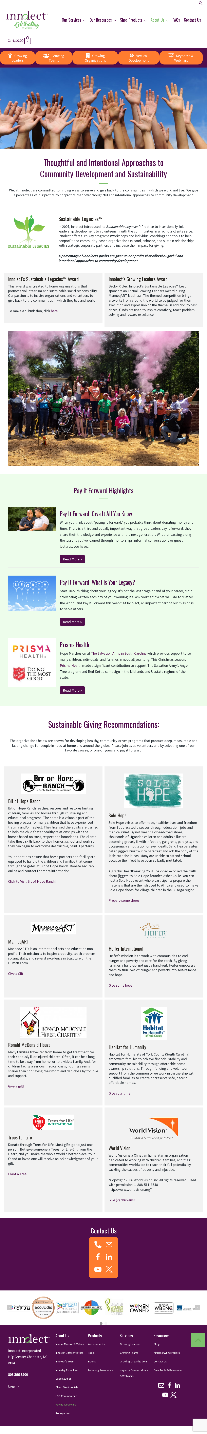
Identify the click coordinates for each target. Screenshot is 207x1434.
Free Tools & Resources (168, 1370)
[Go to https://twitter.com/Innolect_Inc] (109, 1269)
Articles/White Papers (167, 1353)
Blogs (157, 1344)
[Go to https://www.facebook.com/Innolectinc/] (97, 1257)
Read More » (72, 559)
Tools (91, 1353)
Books (92, 1361)
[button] (200, 3)
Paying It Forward (66, 1404)
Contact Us (160, 1361)
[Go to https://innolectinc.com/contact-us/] (109, 1245)
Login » (13, 1386)
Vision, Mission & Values (70, 1344)
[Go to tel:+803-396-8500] (97, 1245)
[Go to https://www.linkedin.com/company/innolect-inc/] (109, 1257)
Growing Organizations (134, 1361)
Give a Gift (15, 973)
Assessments (96, 1344)
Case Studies (64, 1378)
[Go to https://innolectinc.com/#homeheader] (198, 1340)
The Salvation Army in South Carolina (119, 653)
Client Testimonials (67, 1387)
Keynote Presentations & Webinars (134, 1373)
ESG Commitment (66, 1396)
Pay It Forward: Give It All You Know (96, 513)
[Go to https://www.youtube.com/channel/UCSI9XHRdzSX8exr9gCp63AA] (97, 1270)
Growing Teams (129, 1353)
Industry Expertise (67, 1370)
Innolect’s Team (65, 1361)
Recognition (63, 1413)
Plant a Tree (17, 1174)
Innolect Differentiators (69, 1353)
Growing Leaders (130, 1344)
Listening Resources (100, 1370)
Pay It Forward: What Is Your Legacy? (97, 582)
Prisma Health (74, 644)
